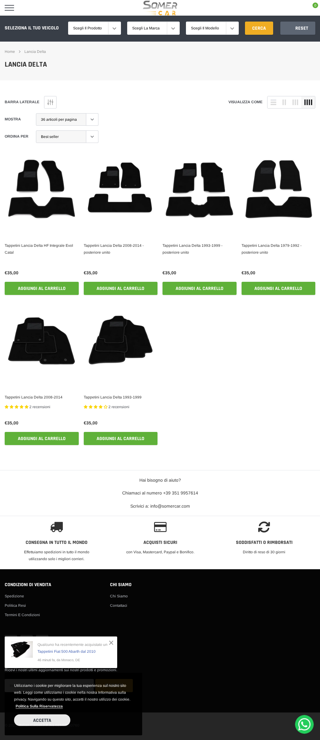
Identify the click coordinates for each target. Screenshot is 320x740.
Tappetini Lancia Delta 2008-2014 (33, 397)
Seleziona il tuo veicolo (32, 28)
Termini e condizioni (22, 615)
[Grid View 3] (295, 102)
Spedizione (14, 596)
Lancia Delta (35, 51)
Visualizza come (245, 102)
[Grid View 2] (284, 102)
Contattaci (118, 605)
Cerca (259, 28)
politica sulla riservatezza (39, 706)
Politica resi (15, 605)
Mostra (13, 119)
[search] (25, 8)
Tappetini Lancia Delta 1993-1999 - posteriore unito (192, 249)
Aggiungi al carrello (42, 288)
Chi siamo (119, 596)
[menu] (9, 8)
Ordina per (16, 136)
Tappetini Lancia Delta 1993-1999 (113, 397)
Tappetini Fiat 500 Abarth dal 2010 (67, 651)
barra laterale (22, 102)
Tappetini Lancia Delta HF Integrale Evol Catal (39, 249)
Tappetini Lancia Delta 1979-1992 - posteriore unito (272, 249)
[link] (42, 189)
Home (10, 51)
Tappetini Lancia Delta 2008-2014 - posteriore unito (114, 249)
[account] (297, 8)
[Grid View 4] (308, 102)
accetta (42, 720)
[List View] (273, 102)
